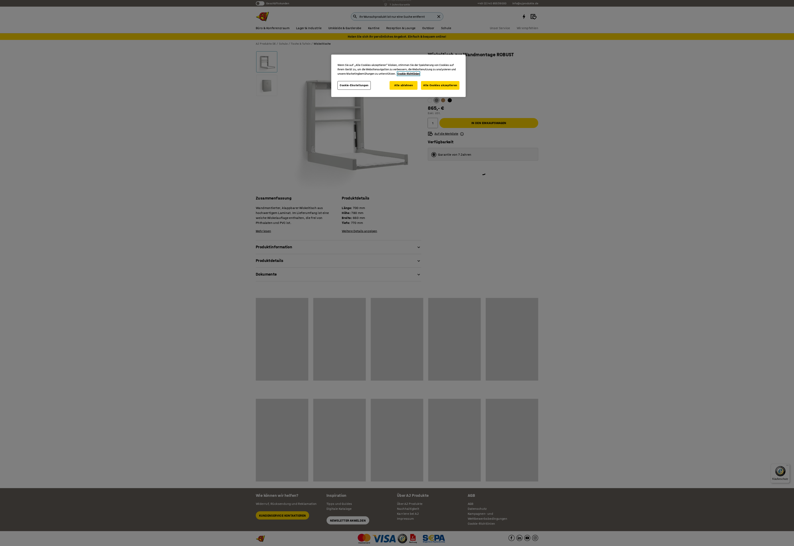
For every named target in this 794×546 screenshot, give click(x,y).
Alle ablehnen (403, 85)
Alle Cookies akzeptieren (440, 85)
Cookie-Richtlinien (408, 73)
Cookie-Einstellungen (354, 85)
